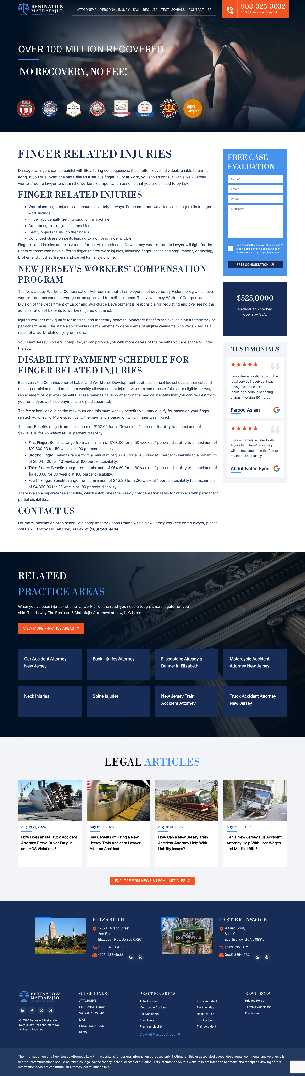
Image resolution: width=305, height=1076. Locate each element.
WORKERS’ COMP (91, 1013)
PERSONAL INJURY (115, 10)
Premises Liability (151, 1026)
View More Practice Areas (49, 628)
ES (209, 10)
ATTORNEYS (87, 10)
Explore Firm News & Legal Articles (150, 881)
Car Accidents (149, 1014)
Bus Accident (206, 1020)
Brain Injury (147, 1020)
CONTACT (196, 10)
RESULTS (150, 10)
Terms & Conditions (258, 1006)
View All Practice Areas (157, 1034)
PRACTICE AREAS (91, 1026)
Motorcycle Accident (153, 1007)
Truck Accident (207, 1001)
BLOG (83, 1032)
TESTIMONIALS (173, 10)
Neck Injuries (205, 1014)
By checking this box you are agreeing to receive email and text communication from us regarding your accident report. (259, 248)
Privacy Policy (254, 1000)
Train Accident (206, 1026)
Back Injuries (205, 1007)
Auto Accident (149, 1001)
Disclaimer (252, 1013)
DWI (136, 10)
